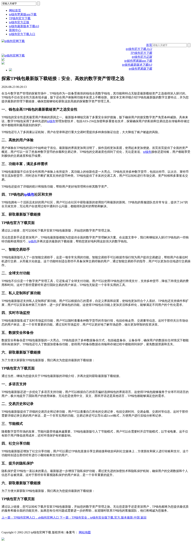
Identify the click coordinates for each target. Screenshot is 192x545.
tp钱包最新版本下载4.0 (24, 26)
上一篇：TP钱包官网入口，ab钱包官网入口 (31, 517)
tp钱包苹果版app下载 (23, 14)
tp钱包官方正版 (19, 22)
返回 (143, 517)
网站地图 (85, 532)
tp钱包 (51, 121)
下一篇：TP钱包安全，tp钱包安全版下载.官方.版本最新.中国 (100, 517)
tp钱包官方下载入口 (22, 34)
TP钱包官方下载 (20, 18)
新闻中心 (15, 30)
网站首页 (15, 10)
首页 (149, 45)
